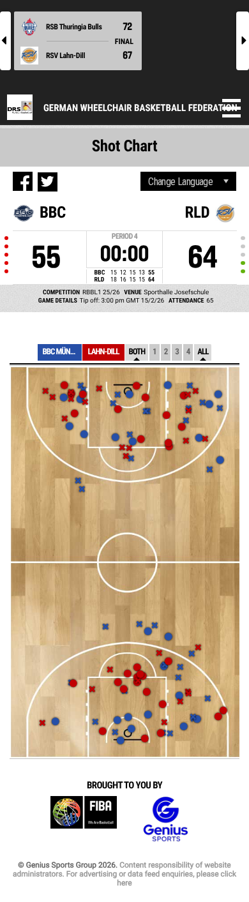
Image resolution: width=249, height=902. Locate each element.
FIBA (83, 819)
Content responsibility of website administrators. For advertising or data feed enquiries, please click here (124, 874)
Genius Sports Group (165, 819)
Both (136, 352)
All (202, 352)
